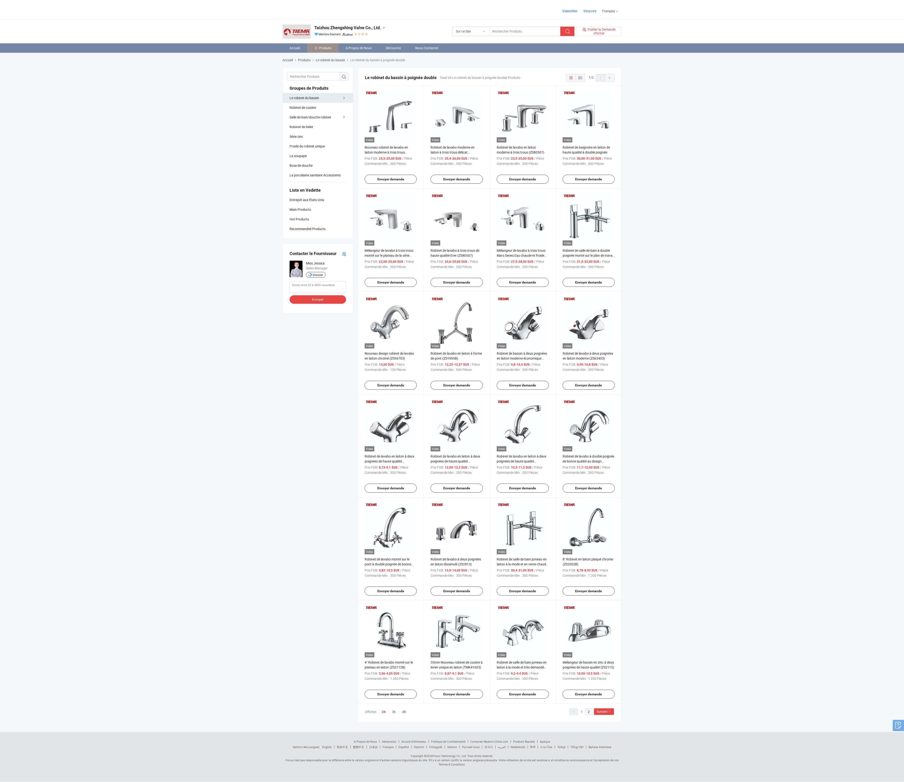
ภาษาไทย (546, 747)
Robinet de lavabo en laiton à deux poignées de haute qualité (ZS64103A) (455, 461)
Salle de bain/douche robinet (310, 117)
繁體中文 (358, 747)
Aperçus (545, 741)
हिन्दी (532, 747)
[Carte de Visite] (344, 254)
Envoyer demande (390, 179)
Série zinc (296, 136)
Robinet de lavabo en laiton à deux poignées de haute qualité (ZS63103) (389, 461)
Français (388, 747)
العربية (502, 747)
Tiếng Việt (577, 747)
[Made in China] (312, 9)
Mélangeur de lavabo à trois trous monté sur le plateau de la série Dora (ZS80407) (389, 255)
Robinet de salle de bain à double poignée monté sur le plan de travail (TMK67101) (588, 255)
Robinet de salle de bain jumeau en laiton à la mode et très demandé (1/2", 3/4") (522, 667)
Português (435, 747)
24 (384, 712)
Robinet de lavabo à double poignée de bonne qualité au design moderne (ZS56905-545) (588, 461)
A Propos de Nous (359, 48)
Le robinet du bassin (304, 98)
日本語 (373, 747)
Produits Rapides (524, 741)
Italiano (452, 747)
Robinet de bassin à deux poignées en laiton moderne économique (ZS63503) (522, 358)
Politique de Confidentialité (448, 741)
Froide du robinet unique (307, 146)
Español (404, 747)
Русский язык (471, 747)
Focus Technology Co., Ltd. (450, 756)
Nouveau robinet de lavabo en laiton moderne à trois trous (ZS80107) (386, 152)
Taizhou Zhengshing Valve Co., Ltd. (347, 27)
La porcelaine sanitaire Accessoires (315, 175)
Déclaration (389, 741)
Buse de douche (301, 165)
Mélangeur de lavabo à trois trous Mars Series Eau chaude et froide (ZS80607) (521, 255)
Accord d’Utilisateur (413, 741)
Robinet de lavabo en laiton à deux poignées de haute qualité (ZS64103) (521, 461)
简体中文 (342, 747)
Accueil (295, 48)
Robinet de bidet (301, 127)
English (327, 747)
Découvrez (393, 48)
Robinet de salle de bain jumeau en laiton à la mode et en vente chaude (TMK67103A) (522, 564)
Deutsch (419, 747)
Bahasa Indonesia (600, 747)
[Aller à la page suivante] (609, 77)
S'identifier (569, 11)
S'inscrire (589, 11)
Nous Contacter (426, 48)
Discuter (318, 275)
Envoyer (318, 299)
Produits (325, 48)
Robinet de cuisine (303, 107)
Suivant (602, 711)
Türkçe (561, 747)
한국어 (488, 747)
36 (394, 711)
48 (404, 711)
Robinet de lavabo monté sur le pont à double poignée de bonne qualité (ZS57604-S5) (388, 564)
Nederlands (518, 747)
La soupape (298, 156)
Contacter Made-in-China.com (489, 741)
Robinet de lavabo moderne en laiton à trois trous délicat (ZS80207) (453, 152)
